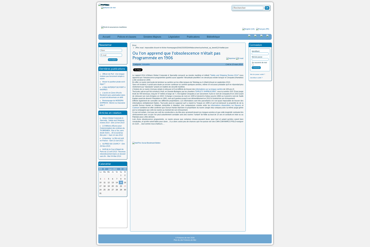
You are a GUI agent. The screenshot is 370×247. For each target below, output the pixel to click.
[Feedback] (368, 118)
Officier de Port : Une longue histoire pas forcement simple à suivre (112, 76)
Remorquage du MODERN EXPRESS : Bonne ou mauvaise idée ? (112, 103)
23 (125, 186)
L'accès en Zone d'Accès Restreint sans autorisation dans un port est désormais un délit (112, 95)
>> (125, 169)
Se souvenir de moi (259, 63)
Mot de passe (257, 57)
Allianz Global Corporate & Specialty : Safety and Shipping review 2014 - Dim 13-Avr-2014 (112, 120)
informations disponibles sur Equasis (226, 105)
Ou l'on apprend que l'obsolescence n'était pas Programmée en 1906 (176, 55)
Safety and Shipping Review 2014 (224, 75)
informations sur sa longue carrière (209, 89)
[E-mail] (239, 58)
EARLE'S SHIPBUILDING (206, 91)
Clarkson (135, 108)
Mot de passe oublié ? (257, 74)
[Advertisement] (112, 213)
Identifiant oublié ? (256, 77)
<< (100, 169)
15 (121, 183)
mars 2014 (112, 169)
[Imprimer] (231, 58)
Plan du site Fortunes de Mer (185, 240)
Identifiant (255, 51)
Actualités (146, 64)
